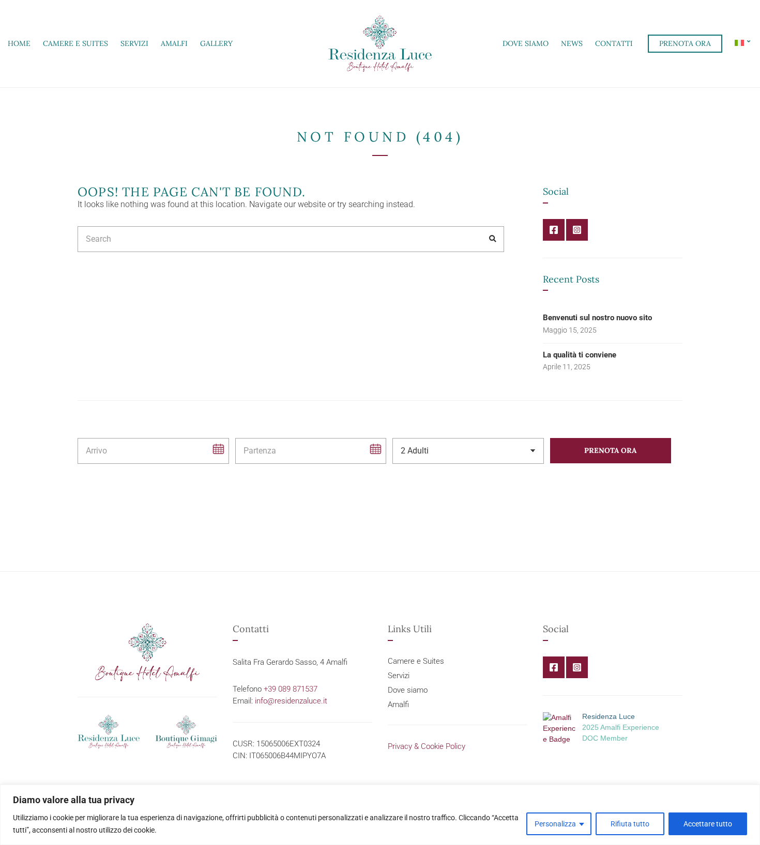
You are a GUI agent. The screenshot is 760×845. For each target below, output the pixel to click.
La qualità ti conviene (579, 354)
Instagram (577, 230)
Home (19, 43)
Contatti (614, 43)
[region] (380, 815)
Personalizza (555, 824)
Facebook (554, 230)
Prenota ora (685, 43)
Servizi (134, 43)
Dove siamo (526, 43)
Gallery (216, 43)
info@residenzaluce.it (291, 701)
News (572, 43)
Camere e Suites (75, 43)
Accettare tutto (707, 824)
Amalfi (174, 43)
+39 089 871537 (290, 689)
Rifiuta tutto (630, 824)
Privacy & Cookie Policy (426, 746)
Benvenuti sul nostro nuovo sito (597, 317)
